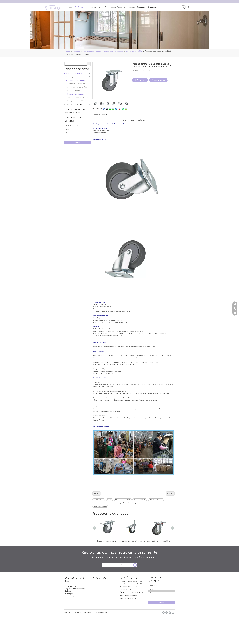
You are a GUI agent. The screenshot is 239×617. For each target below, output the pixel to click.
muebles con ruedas (156, 499)
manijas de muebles (123, 503)
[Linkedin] (166, 612)
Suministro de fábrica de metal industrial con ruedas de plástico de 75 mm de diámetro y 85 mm (133, 541)
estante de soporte (100, 506)
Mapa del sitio (103, 612)
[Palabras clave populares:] (184, 7)
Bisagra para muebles (75, 101)
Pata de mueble (73, 90)
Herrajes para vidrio (74, 104)
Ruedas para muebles (75, 94)
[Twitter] (170, 612)
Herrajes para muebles (75, 73)
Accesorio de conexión (76, 84)
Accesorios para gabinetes (77, 97)
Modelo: (97, 114)
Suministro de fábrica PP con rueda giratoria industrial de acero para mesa (158, 541)
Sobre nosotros (70, 586)
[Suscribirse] (135, 565)
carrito (109, 499)
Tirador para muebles (74, 77)
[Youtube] (173, 612)
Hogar (67, 581)
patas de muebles (140, 499)
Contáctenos (69, 596)
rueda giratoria (99, 499)
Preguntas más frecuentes (74, 589)
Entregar (77, 142)
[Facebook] (163, 612)
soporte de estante (154, 503)
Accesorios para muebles (75, 80)
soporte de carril (139, 503)
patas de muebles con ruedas (104, 503)
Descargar (68, 594)
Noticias (67, 591)
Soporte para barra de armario (79, 87)
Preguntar (141, 80)
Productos (68, 583)
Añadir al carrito (158, 80)
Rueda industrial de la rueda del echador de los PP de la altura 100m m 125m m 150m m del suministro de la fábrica (108, 541)
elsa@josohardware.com (129, 598)
